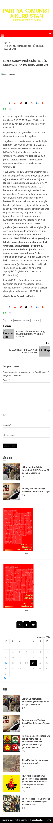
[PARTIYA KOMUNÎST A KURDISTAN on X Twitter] (19, 624)
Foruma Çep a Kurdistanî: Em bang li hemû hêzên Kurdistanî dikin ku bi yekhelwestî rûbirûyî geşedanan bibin (36, 742)
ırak (11, 320)
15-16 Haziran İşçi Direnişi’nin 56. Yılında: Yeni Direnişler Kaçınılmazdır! (36, 802)
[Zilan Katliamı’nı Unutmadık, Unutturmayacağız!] (11, 763)
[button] (2, 33)
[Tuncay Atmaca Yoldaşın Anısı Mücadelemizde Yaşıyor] (11, 491)
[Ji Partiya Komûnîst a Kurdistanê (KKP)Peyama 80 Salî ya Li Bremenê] (11, 471)
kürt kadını (26, 320)
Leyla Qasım (36, 320)
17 (6, 663)
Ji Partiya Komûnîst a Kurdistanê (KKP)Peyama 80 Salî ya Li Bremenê (35, 470)
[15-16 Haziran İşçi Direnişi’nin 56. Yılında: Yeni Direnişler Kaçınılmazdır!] (11, 803)
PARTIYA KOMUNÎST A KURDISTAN (26, 13)
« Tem (5, 678)
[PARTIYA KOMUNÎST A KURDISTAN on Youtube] (33, 624)
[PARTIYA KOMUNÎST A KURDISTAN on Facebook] (26, 624)
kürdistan (17, 320)
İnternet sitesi (9, 435)
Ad (4, 415)
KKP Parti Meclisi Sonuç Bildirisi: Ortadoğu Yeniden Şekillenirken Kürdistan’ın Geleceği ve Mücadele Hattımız (34, 782)
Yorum (6, 380)
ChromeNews (34, 819)
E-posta (7, 425)
